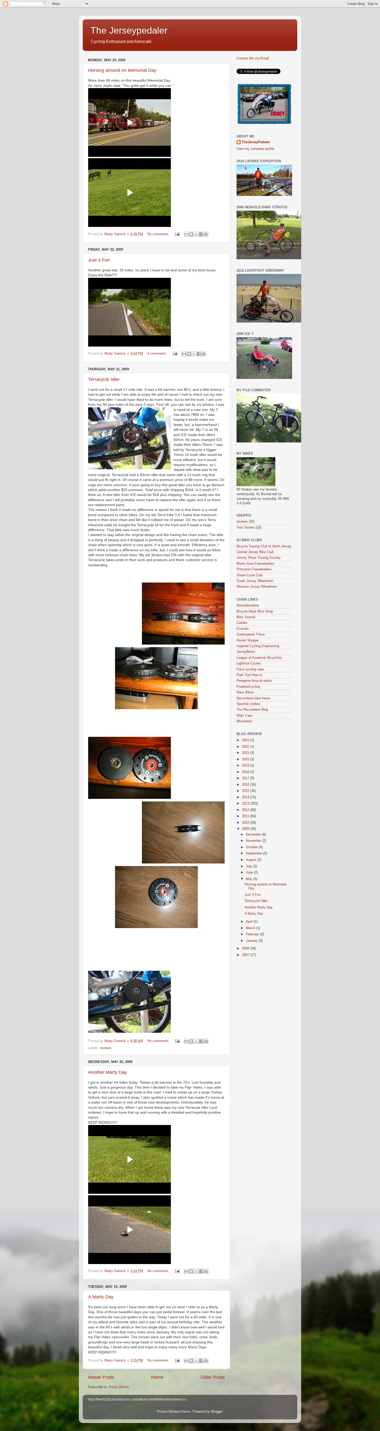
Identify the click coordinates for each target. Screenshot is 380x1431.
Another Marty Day (107, 1072)
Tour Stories (246, 527)
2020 (246, 759)
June (250, 872)
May (249, 879)
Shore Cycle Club (250, 575)
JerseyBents (246, 652)
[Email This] (186, 234)
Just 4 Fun (99, 260)
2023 (246, 740)
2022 (246, 746)
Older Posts (213, 1377)
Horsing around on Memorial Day (122, 70)
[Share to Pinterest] (206, 234)
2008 (246, 948)
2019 (246, 765)
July (249, 866)
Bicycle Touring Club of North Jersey (264, 546)
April (250, 921)
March (251, 928)
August (251, 860)
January (252, 941)
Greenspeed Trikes (251, 634)
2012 (246, 810)
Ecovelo (243, 629)
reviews (105, 1048)
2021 (246, 753)
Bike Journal (246, 617)
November (254, 841)
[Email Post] (177, 234)
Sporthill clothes (249, 704)
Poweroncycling (248, 686)
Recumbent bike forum (253, 698)
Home (157, 1377)
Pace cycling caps (250, 669)
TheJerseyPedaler (256, 142)
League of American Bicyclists (259, 658)
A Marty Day (100, 1296)
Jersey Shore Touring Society (259, 558)
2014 (246, 797)
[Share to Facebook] (201, 234)
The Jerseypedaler (129, 30)
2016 (246, 784)
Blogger (216, 1411)
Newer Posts (101, 1377)
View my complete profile (255, 149)
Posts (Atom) (119, 1387)
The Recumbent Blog (252, 709)
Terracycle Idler (104, 379)
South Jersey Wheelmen (255, 581)
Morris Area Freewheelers (256, 563)
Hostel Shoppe (248, 640)
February (253, 934)
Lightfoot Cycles (249, 663)
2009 (246, 829)
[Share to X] (196, 234)
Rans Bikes (245, 692)
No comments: (158, 234)
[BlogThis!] (191, 234)
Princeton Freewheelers (254, 569)
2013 (246, 803)
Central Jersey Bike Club (255, 552)
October (252, 847)
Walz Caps (245, 715)
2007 (246, 955)
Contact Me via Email (253, 58)
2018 (246, 772)
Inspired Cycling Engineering (258, 646)
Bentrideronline (248, 605)
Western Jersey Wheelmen (257, 586)
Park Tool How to (249, 675)
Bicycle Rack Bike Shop (255, 611)
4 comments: (157, 353)
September (254, 853)
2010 (246, 822)
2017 (246, 778)
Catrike (242, 623)
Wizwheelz (245, 721)
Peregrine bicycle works (254, 681)
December (254, 834)
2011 (246, 816)
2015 (246, 791)
